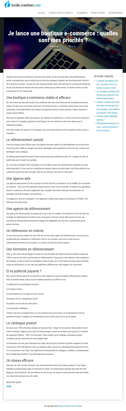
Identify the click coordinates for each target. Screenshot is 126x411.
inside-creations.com (66, 406)
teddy (73, 46)
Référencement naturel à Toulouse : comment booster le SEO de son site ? (108, 127)
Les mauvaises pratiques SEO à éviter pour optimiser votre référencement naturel (108, 95)
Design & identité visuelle (61, 13)
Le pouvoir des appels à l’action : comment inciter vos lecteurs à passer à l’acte (108, 84)
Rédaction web (98, 13)
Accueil (41, 13)
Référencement (115, 13)
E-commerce (82, 13)
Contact (79, 406)
